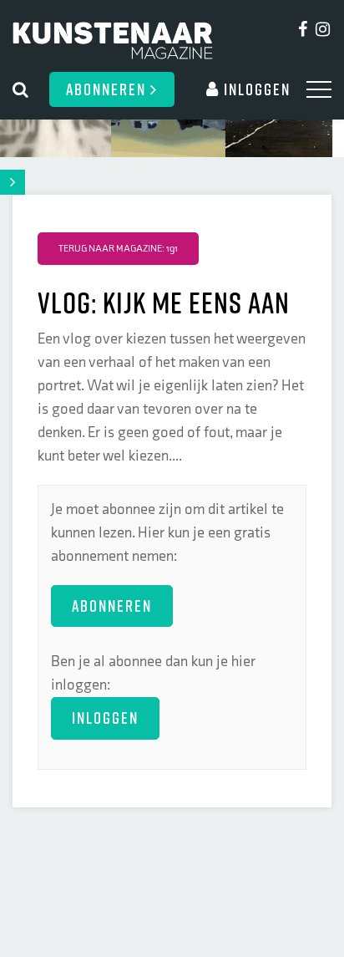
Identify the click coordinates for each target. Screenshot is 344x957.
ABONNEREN (112, 605)
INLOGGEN (105, 717)
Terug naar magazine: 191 (118, 248)
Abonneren (108, 89)
